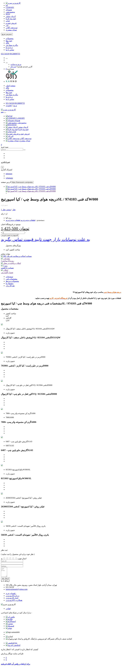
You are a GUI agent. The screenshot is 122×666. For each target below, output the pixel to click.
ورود (15, 105)
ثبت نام (13, 67)
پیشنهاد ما (9, 283)
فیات (8, 21)
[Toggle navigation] (5, 112)
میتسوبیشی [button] (21, 123)
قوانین (8, 609)
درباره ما (9, 47)
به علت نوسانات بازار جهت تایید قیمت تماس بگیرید (45, 239)
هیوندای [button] (17, 120)
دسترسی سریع (7, 34)
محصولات (9, 38)
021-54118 (5, 54)
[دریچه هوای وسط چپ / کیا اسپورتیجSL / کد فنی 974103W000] (31, 187)
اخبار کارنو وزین (12, 598)
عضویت (9, 105)
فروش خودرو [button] (24, 134)
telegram (9, 174)
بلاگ (7, 43)
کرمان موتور (11, 16)
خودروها (9, 41)
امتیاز (24, 558)
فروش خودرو (11, 23)
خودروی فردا (11, 19)
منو (2, 112)
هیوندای (9, 10)
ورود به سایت (15, 64)
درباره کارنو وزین (12, 596)
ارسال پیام (5, 578)
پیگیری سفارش (12, 45)
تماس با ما (10, 50)
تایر (7, 25)
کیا (7, 5)
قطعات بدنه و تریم (28, 220)
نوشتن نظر (6, 210)
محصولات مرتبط (12, 281)
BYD (8, 14)
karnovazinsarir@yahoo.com (16, 589)
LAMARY (10, 7)
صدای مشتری (11, 30)
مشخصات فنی (11, 279)
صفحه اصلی (10, 86)
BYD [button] (14, 125)
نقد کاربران (10, 286)
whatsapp (9, 178)
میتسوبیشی (10, 12)
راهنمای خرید (11, 593)
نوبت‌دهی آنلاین (11, 28)
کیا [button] (11, 116)
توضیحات (9, 277)
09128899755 (15, 54)
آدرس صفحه (6, 182)
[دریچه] (31, 191)
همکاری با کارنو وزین (14, 600)
